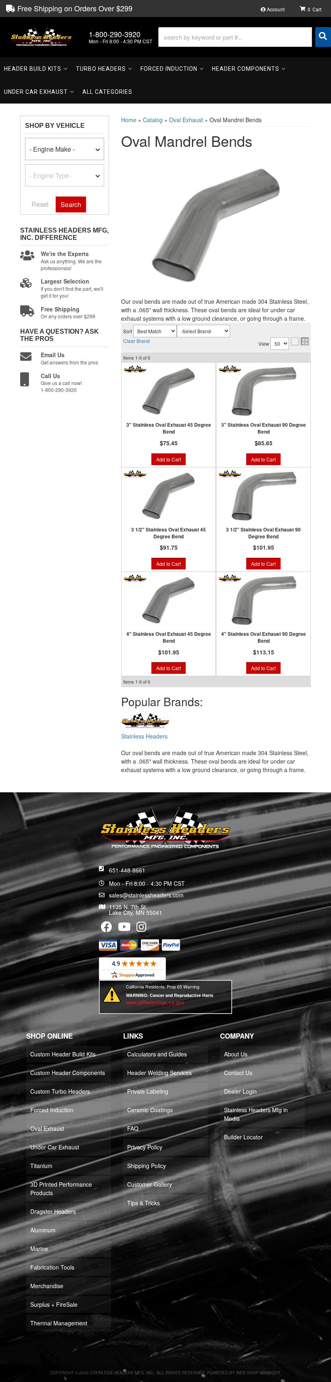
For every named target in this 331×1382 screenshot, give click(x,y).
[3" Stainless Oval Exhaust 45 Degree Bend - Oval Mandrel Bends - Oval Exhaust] (169, 391)
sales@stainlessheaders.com (146, 895)
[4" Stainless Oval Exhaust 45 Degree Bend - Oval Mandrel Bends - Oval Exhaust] (169, 600)
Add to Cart (168, 459)
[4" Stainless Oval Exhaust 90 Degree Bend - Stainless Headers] (229, 578)
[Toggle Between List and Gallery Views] (300, 341)
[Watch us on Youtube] (124, 929)
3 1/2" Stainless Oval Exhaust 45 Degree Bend (168, 533)
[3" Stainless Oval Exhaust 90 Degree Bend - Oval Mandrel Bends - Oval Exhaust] (263, 391)
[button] (244, 37)
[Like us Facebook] (106, 929)
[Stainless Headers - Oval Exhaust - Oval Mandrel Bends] (145, 722)
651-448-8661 (127, 870)
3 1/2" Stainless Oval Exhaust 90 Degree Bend (263, 533)
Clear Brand (136, 340)
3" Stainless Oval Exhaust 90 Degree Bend (263, 428)
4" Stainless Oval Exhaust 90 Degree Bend (263, 637)
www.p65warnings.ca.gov (155, 1002)
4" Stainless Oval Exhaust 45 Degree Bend (168, 637)
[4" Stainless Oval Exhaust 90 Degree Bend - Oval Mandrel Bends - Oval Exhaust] (263, 600)
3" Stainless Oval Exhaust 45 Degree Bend (168, 428)
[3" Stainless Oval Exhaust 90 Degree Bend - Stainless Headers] (229, 369)
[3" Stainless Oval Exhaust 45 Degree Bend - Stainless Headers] (135, 369)
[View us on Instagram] (141, 929)
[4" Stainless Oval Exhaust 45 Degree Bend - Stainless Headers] (135, 578)
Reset (39, 204)
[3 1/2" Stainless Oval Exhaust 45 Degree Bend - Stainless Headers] (135, 473)
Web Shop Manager (258, 1373)
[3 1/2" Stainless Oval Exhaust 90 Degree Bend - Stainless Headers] (229, 473)
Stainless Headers (144, 736)
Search (71, 204)
